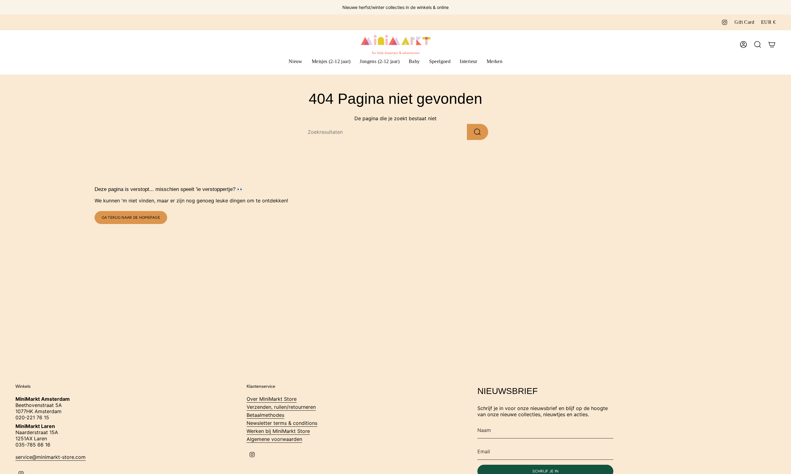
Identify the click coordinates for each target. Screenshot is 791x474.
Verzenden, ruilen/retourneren (281, 407)
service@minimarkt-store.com (50, 457)
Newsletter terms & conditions (282, 423)
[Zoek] (477, 132)
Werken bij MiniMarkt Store (278, 431)
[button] (331, 62)
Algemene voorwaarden (274, 439)
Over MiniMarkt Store (272, 399)
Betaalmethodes (265, 415)
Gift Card (744, 22)
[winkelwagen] (772, 44)
